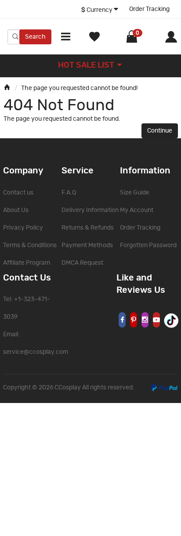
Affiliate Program (26, 263)
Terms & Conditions (30, 245)
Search (35, 37)
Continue (159, 131)
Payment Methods (87, 245)
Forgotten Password (148, 245)
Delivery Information (90, 210)
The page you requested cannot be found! (79, 88)
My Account (136, 210)
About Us (16, 210)
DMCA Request (82, 263)
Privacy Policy (23, 228)
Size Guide (134, 193)
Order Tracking (149, 9)
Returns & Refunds (88, 228)
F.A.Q (69, 193)
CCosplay (67, 388)
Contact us (18, 193)
